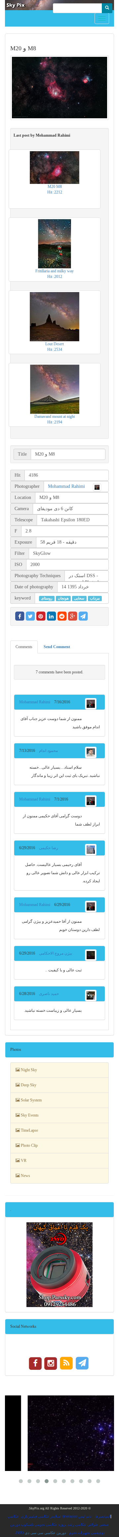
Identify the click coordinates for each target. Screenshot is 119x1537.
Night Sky (28, 1070)
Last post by (42, 135)
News (25, 1175)
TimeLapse (29, 1130)
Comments (24, 646)
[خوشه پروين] (59, 1433)
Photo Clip (29, 1145)
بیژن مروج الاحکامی (53, 953)
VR (23, 1160)
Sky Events (29, 1115)
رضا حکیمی (46, 848)
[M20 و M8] (59, 87)
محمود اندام (46, 750)
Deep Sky (28, 1085)
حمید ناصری (47, 993)
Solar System (31, 1100)
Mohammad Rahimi (66, 486)
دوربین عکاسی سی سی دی (45, 1533)
